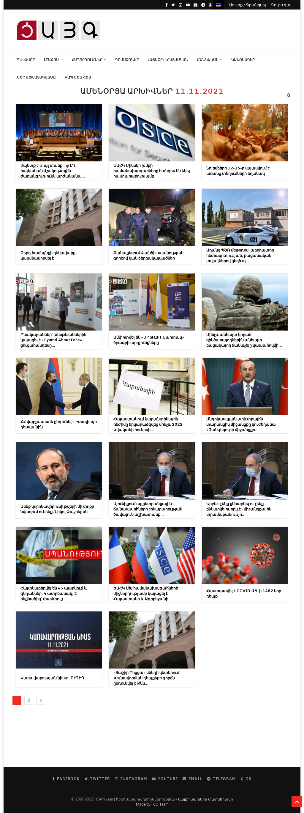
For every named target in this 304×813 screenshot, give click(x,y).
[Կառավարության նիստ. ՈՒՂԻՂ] (59, 640)
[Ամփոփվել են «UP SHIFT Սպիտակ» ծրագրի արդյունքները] (152, 302)
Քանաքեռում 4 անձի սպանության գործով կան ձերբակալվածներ (148, 255)
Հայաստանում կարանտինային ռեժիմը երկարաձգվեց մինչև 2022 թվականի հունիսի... (148, 424)
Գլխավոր (26, 59)
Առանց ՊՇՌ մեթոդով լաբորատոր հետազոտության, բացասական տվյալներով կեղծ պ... (240, 255)
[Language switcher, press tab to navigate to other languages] (218, 4)
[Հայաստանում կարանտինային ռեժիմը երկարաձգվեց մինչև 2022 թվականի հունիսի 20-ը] (152, 386)
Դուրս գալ (281, 4)
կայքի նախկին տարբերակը (205, 799)
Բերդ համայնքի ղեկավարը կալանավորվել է (47, 255)
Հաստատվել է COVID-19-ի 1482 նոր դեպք (243, 593)
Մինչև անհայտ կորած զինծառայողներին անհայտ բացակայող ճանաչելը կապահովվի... (244, 339)
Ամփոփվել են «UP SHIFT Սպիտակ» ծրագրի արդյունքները (148, 340)
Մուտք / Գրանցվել (247, 4)
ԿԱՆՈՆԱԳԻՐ (243, 59)
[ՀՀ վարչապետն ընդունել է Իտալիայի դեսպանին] (59, 386)
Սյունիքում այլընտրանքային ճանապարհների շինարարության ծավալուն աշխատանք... (147, 509)
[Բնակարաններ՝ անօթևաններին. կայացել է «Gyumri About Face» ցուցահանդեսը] (59, 302)
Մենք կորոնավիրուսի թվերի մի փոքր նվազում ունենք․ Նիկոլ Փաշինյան (57, 509)
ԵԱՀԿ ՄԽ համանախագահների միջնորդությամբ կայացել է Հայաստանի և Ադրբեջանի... (145, 593)
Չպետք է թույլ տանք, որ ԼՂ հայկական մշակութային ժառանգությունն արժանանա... (52, 170)
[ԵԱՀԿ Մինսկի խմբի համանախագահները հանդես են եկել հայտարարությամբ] (152, 132)
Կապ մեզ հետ (78, 77)
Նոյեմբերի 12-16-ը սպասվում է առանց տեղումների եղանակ (238, 171)
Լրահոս (51, 59)
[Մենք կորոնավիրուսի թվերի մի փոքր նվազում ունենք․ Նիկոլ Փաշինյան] (59, 470)
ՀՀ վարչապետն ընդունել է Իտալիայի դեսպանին (58, 424)
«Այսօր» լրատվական (168, 59)
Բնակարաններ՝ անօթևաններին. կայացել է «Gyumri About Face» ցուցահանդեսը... (54, 339)
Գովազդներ (127, 59)
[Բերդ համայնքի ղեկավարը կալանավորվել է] (59, 217)
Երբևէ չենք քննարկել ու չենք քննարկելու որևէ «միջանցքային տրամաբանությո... (238, 509)
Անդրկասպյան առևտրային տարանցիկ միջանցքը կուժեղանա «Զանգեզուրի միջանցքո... (241, 424)
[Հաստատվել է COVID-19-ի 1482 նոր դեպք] (245, 555)
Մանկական (207, 59)
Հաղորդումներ (87, 59)
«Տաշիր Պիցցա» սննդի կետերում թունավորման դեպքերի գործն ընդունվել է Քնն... (146, 677)
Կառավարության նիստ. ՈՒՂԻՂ (52, 677)
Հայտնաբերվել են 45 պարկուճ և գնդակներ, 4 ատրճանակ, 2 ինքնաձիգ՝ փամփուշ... (53, 593)
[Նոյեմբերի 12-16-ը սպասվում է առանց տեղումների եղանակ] (245, 132)
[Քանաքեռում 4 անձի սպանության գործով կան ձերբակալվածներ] (152, 217)
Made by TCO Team (152, 804)
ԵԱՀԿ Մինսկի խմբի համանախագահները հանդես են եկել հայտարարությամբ (151, 170)
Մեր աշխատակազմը (36, 77)
